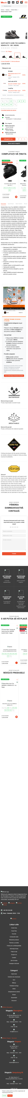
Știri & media (14, 960)
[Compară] (24, 139)
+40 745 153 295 (7, 910)
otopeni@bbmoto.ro (14, 1062)
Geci (14, 980)
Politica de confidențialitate (14, 945)
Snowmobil (14, 997)
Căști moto (14, 974)
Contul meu (14, 928)
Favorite (14, 934)
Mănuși (14, 983)
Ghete (14, 988)
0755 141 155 (14, 1057)
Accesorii (14, 1000)
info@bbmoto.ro (14, 1031)
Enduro (14, 994)
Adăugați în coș (8, 139)
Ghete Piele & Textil (6, 11)
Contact (14, 957)
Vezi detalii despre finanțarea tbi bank (14, 375)
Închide (4, 1095)
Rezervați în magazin (14, 143)
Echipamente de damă (14, 991)
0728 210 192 (14, 1088)
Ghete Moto (14, 10)
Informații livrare (14, 948)
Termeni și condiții (14, 942)
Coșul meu (14, 931)
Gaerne (7, 10)
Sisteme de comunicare (14, 977)
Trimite (14, 553)
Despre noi (14, 954)
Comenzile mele (14, 937)
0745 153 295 (14, 1026)
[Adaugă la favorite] (18, 139)
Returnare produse (14, 939)
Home (2, 10)
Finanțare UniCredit (14, 963)
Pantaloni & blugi (14, 985)
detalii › (24, 74)
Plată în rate (14, 951)
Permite (10, 1095)
